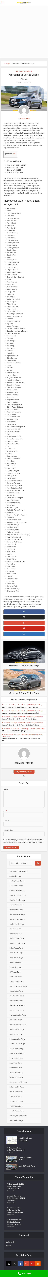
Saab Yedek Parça (15, 1063)
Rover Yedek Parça (16, 1058)
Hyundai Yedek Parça (17, 943)
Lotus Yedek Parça (16, 1001)
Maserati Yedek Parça (17, 1005)
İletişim (8, 1246)
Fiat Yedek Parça (15, 929)
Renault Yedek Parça (16, 1053)
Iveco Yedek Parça (16, 957)
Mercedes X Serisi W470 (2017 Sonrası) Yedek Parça (18, 735)
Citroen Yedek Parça (16, 905)
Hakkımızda (10, 1242)
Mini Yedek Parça (15, 1020)
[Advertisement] (24, 32)
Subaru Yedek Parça (16, 1087)
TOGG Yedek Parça (16, 1106)
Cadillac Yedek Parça (16, 890)
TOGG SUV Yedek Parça (25, 1158)
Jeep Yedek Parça (15, 967)
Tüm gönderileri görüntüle (24, 772)
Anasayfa (6, 64)
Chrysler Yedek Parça (17, 900)
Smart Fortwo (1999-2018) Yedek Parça (30, 705)
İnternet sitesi (8, 830)
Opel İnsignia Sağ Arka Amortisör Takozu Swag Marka (15, 1210)
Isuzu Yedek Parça (16, 953)
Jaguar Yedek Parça (16, 962)
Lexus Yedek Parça (16, 991)
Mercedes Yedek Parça (24, 71)
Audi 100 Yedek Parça (27, 1166)
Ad (5, 811)
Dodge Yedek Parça (16, 924)
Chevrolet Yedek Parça (17, 895)
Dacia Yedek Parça (16, 910)
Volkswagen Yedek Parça (18, 1116)
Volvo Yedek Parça (16, 1120)
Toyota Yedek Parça (16, 1111)
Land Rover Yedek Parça (18, 986)
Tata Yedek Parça (15, 1096)
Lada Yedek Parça (15, 977)
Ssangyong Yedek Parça (18, 1082)
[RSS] (38, 1263)
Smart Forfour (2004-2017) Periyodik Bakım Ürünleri (20, 725)
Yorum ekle (27, 82)
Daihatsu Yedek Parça (17, 919)
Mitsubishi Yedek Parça (17, 1024)
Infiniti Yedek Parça (16, 948)
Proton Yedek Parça (16, 1048)
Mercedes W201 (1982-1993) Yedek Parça (15, 729)
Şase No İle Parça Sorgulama (25, 1139)
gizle (14, 154)
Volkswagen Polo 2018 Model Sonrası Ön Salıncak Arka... (16, 1186)
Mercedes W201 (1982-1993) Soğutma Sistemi (18, 731)
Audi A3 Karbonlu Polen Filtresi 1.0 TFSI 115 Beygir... (16, 1198)
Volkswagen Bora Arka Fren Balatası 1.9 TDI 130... (16, 1150)
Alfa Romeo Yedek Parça (18, 871)
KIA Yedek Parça (15, 972)
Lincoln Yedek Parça (16, 996)
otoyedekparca (24, 118)
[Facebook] (20, 1263)
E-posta (6, 820)
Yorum (5, 789)
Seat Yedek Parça (15, 1068)
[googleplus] (26, 1263)
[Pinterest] (32, 1263)
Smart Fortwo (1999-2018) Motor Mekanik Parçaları (20, 707)
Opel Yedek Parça (15, 1034)
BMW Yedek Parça (16, 886)
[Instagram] (8, 1263)
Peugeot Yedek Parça (17, 1039)
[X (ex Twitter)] (14, 1263)
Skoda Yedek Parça (16, 1072)
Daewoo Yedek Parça (17, 914)
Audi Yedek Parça (15, 876)
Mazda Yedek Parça (16, 1010)
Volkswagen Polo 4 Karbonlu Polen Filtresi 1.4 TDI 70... (14, 1222)
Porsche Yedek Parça (17, 1044)
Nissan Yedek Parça (16, 1029)
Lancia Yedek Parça (16, 981)
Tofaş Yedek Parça (16, 1101)
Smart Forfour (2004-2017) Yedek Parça (30, 717)
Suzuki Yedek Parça (16, 1092)
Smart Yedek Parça (16, 1077)
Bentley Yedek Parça (16, 881)
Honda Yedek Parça (16, 938)
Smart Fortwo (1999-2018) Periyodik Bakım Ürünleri (20, 713)
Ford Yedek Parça (15, 934)
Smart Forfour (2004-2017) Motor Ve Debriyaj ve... (19, 719)
